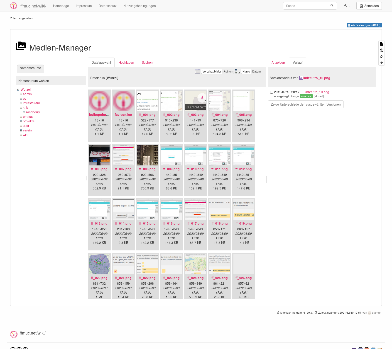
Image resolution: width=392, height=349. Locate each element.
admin (27, 94)
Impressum (84, 5)
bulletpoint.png (101, 114)
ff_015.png (147, 223)
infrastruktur (31, 103)
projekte (28, 121)
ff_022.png (147, 277)
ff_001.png (147, 114)
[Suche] (332, 6)
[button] (347, 5)
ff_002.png (171, 114)
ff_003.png (195, 114)
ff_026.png (243, 277)
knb (25, 107)
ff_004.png (219, 114)
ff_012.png (243, 169)
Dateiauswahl (101, 62)
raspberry (33, 112)
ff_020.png (99, 277)
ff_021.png (123, 277)
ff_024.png (195, 277)
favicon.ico (123, 114)
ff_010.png (195, 169)
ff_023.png (171, 277)
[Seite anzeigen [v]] (382, 43)
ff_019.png (243, 223)
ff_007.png (123, 169)
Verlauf (298, 62)
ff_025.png (219, 277)
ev (24, 98)
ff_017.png (195, 223)
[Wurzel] (26, 89)
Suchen (147, 62)
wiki (25, 134)
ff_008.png (147, 169)
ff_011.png (219, 169)
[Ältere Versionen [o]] (382, 50)
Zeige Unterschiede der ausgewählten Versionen (306, 104)
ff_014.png (123, 223)
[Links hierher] (382, 56)
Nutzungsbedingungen (139, 5)
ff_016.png (171, 223)
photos (28, 116)
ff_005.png (243, 114)
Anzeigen (278, 62)
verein (27, 130)
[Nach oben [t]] (382, 62)
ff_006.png (99, 169)
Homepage (61, 5)
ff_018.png (219, 223)
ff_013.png (99, 223)
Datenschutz (108, 5)
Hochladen (126, 62)
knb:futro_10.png (316, 77)
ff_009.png (171, 169)
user (26, 125)
